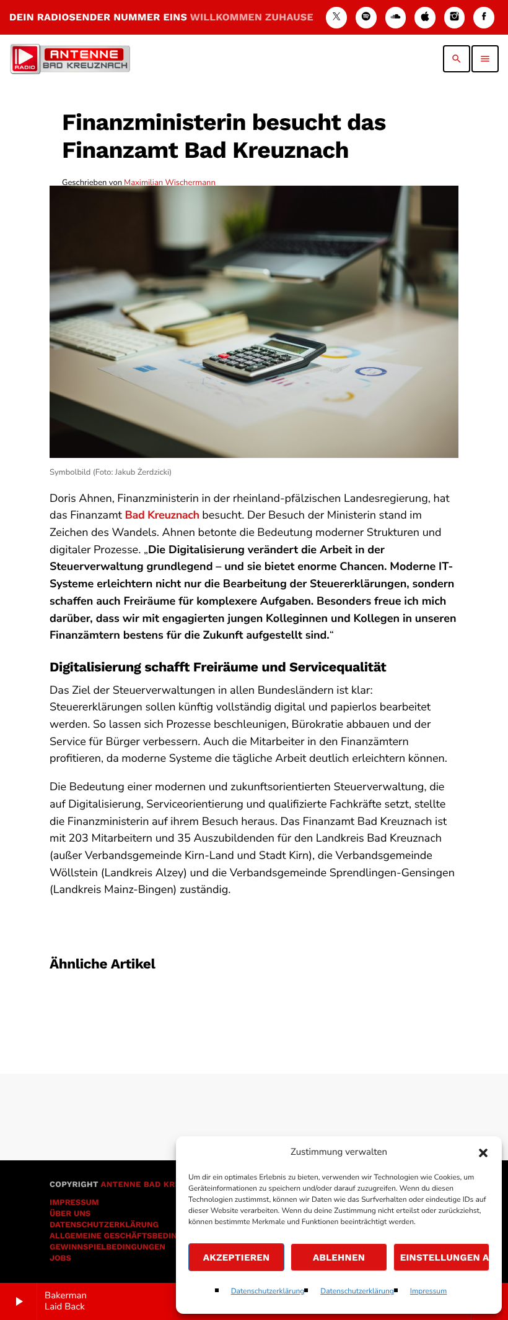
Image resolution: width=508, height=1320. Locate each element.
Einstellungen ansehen (444, 1257)
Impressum (428, 1291)
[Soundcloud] (395, 17)
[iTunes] (425, 17)
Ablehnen (339, 1257)
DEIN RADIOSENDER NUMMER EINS (161, 17)
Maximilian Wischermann (170, 182)
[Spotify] (366, 17)
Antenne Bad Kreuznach (157, 1184)
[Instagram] (454, 17)
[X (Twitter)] (336, 17)
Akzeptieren (236, 1257)
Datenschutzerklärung (268, 1291)
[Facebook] (483, 17)
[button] (483, 1153)
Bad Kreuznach (162, 515)
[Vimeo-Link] (70, 58)
